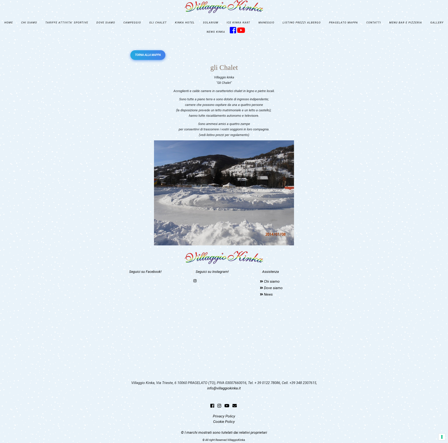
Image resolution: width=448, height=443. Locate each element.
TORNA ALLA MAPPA (148, 55)
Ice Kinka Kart (238, 22)
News (268, 294)
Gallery (437, 22)
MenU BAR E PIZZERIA (405, 22)
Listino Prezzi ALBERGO (302, 22)
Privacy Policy (224, 416)
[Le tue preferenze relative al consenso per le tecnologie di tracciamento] (442, 437)
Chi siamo (29, 22)
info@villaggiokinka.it (224, 388)
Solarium (210, 22)
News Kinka (216, 31)
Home (8, 22)
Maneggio (266, 22)
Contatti (373, 22)
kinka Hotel (185, 22)
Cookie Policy (224, 422)
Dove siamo (105, 22)
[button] (141, 192)
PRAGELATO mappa (343, 22)
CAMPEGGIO (132, 22)
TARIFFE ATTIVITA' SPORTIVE (66, 22)
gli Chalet (158, 22)
